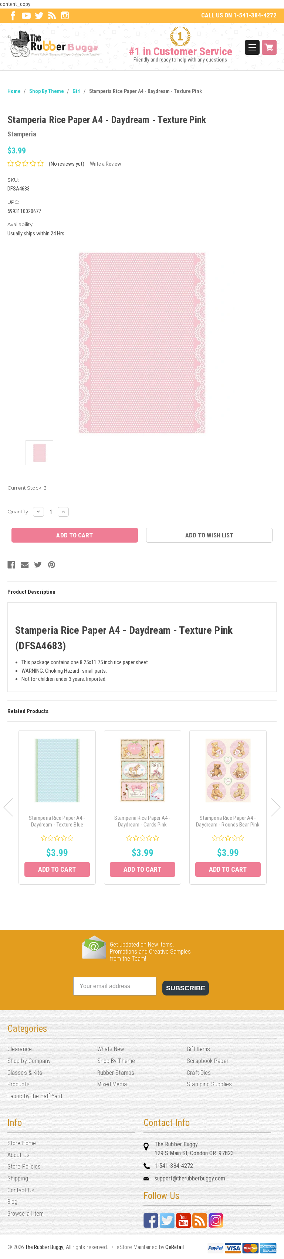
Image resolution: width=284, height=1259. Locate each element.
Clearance (19, 1049)
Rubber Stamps (115, 1072)
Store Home (21, 1143)
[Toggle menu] (252, 47)
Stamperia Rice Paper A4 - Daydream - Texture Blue (57, 821)
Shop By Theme (46, 91)
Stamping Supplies (209, 1084)
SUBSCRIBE (185, 988)
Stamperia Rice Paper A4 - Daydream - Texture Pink (145, 91)
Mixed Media (112, 1084)
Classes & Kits (24, 1072)
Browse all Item (25, 1213)
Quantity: (18, 511)
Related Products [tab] (27, 711)
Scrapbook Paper (208, 1060)
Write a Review (105, 163)
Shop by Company (29, 1060)
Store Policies (24, 1166)
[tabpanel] (57, 807)
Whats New (110, 1049)
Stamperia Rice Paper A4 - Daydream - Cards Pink (142, 821)
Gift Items (198, 1049)
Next (276, 807)
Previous (8, 807)
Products (18, 1084)
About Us (18, 1155)
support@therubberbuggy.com (190, 1178)
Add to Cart (57, 869)
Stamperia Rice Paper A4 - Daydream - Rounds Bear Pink (228, 821)
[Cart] (269, 47)
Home (14, 91)
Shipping (17, 1178)
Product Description (31, 592)
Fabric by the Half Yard (34, 1096)
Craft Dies (199, 1072)
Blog (12, 1201)
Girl (76, 91)
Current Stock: (27, 488)
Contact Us (20, 1190)
